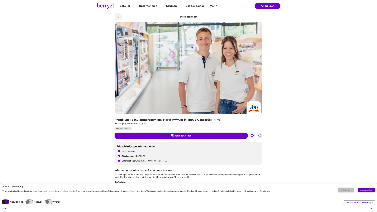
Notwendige (16, 201)
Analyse (38, 201)
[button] (188, 208)
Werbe (57, 201)
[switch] (29, 201)
